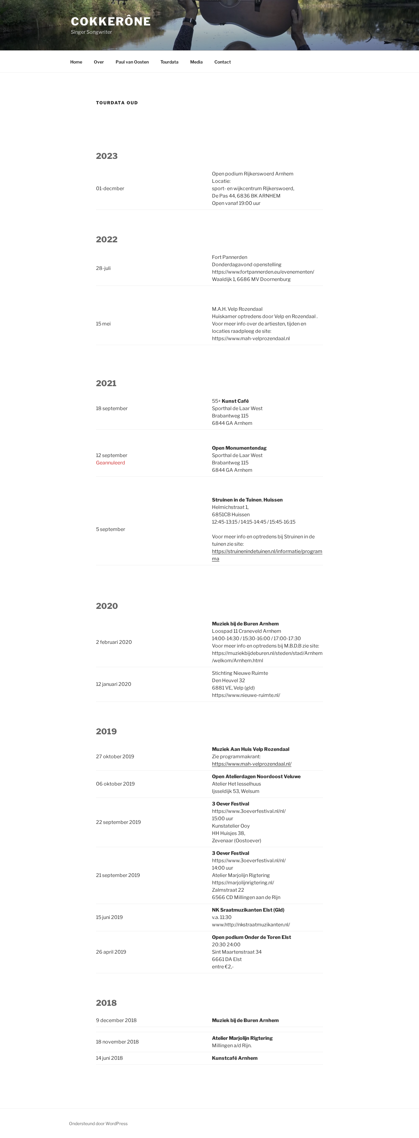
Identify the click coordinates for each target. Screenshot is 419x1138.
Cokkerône (111, 21)
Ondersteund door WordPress (98, 1123)
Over (99, 61)
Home (76, 61)
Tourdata (169, 61)
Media (196, 61)
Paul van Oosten (132, 61)
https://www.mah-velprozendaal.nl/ (251, 764)
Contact (222, 61)
